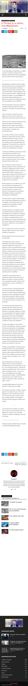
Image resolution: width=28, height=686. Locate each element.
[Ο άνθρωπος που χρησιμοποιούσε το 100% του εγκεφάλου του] (5, 643)
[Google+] (12, 489)
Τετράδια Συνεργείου (10, 18)
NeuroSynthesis (15, 684)
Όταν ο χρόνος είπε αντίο (16, 516)
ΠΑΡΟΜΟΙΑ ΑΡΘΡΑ (6, 496)
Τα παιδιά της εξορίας (15, 502)
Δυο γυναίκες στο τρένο (7, 463)
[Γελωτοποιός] (14, 6)
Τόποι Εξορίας (12, 20)
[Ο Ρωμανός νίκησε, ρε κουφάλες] (5, 636)
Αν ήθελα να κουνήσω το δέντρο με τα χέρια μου (21, 463)
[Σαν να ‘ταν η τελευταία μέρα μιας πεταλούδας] (5, 510)
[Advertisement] (14, 44)
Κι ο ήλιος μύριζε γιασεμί (16, 530)
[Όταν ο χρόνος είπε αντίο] (5, 517)
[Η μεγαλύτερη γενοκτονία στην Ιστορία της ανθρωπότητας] (5, 650)
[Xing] (15, 489)
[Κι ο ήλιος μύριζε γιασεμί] (5, 531)
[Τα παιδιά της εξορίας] (5, 503)
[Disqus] (14, 558)
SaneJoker (5, 28)
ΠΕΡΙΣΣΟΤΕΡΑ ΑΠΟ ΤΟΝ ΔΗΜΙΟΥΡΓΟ (10, 498)
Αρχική (2, 18)
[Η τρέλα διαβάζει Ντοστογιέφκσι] (5, 524)
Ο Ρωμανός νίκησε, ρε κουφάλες (17, 634)
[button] (26, 15)
